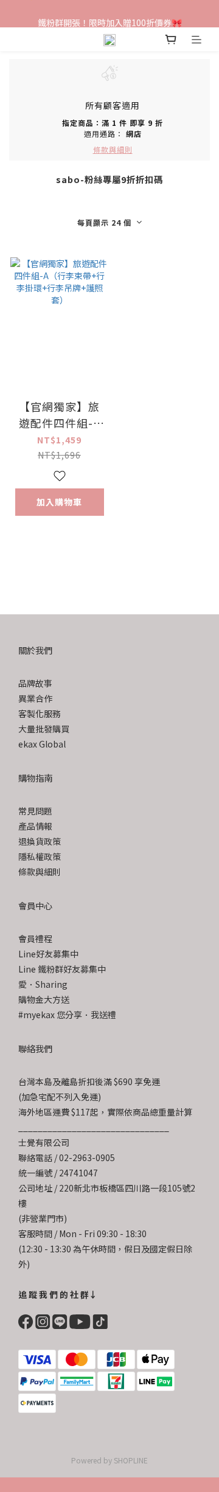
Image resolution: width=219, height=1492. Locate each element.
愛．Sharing (43, 984)
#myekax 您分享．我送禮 (67, 1014)
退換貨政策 (39, 841)
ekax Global (42, 744)
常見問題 (35, 811)
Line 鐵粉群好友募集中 (62, 969)
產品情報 (35, 826)
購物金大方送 (43, 999)
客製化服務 (39, 713)
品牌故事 (35, 683)
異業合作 (35, 698)
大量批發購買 (43, 729)
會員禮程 (35, 938)
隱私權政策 (39, 856)
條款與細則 (39, 872)
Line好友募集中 (48, 954)
